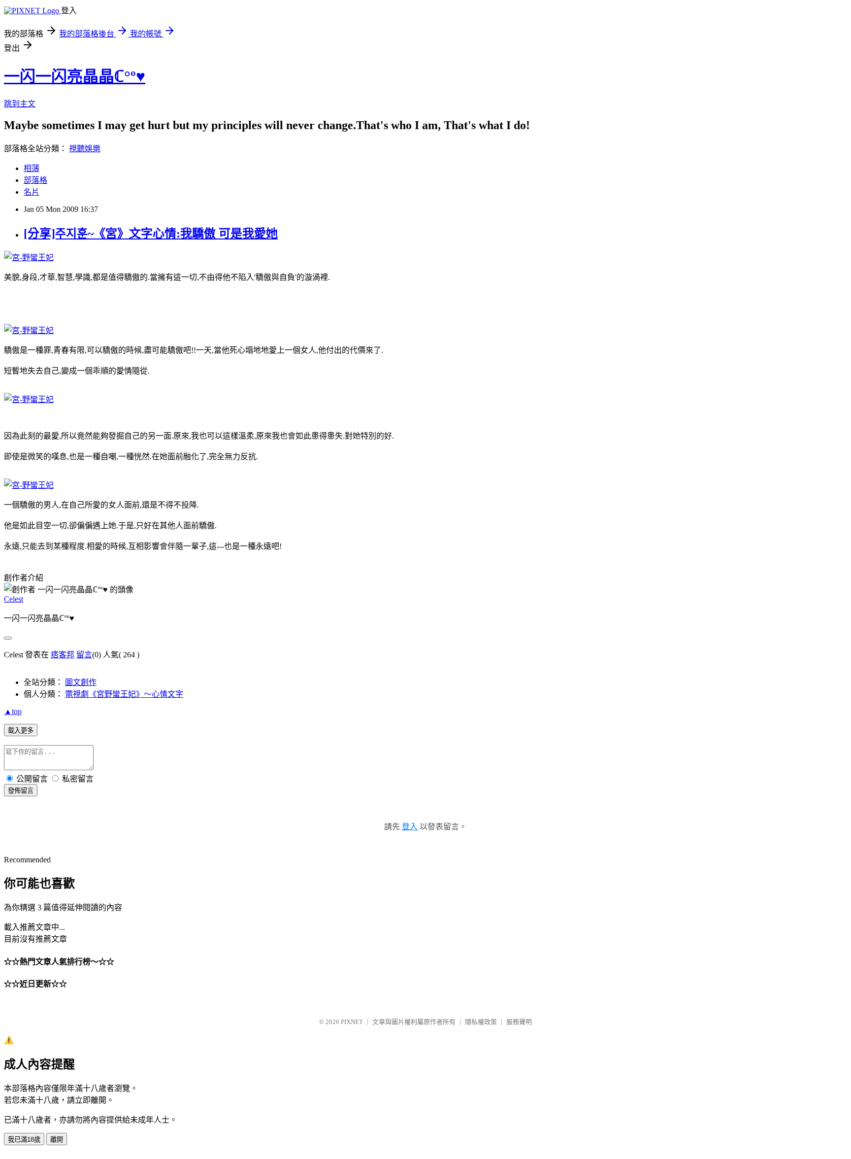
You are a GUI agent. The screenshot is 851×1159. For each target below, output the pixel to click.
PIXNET (352, 1021)
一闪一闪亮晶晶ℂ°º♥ (74, 76)
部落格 (35, 180)
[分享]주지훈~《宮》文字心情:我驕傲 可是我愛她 (151, 233)
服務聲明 (519, 1021)
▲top (13, 711)
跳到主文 (19, 104)
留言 (84, 654)
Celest (13, 599)
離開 (56, 1139)
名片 (31, 192)
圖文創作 (81, 682)
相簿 (31, 168)
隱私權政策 (481, 1021)
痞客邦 (62, 654)
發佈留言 (20, 790)
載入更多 (20, 730)
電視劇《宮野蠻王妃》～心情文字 (124, 694)
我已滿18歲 (24, 1139)
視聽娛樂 (84, 148)
